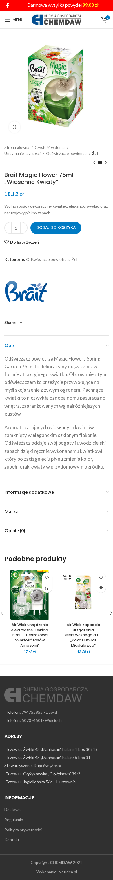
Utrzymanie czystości (22, 153)
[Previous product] (94, 163)
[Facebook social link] (7, 5)
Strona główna (17, 147)
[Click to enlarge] (14, 127)
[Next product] (106, 163)
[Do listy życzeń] (47, 577)
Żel (95, 153)
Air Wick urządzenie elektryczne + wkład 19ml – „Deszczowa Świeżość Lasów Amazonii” (29, 635)
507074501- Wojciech (42, 720)
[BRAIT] (26, 291)
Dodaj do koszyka (56, 227)
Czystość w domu (50, 147)
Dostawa (12, 809)
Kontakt (11, 839)
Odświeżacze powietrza (67, 153)
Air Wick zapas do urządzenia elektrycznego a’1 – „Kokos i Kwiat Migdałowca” (83, 635)
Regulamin (13, 819)
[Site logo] (57, 19)
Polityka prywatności (23, 829)
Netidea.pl (68, 871)
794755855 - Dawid (39, 712)
